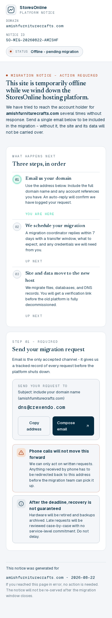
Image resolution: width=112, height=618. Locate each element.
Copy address (34, 426)
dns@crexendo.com (41, 407)
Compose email (66, 426)
